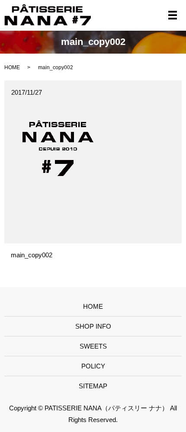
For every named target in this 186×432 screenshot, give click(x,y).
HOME (12, 67)
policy (93, 366)
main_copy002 (31, 255)
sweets (93, 346)
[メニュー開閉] (172, 15)
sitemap (93, 386)
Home (93, 306)
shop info (93, 326)
